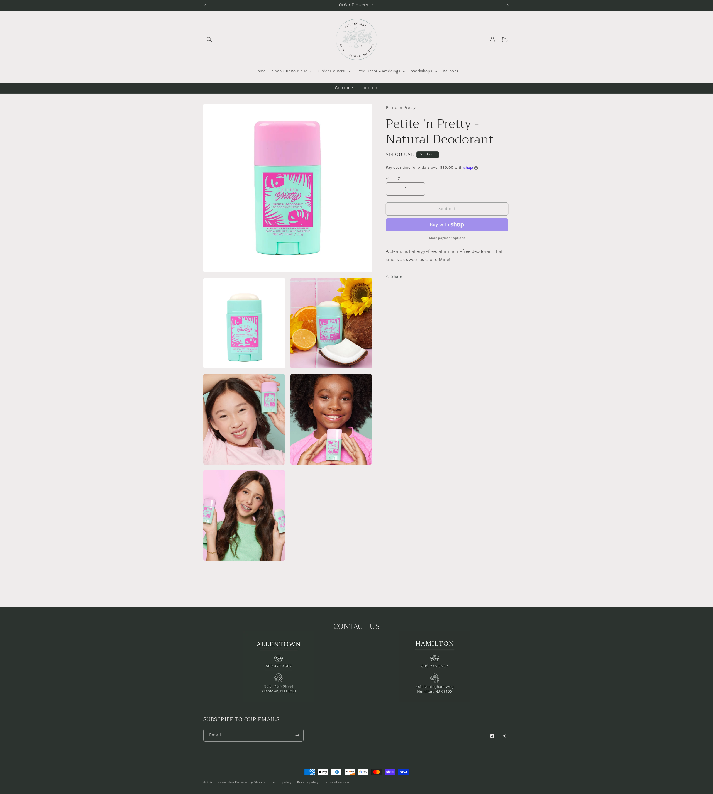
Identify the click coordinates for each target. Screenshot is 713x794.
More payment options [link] (447, 238)
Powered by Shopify (250, 782)
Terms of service (336, 782)
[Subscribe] (297, 735)
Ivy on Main (225, 782)
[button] (209, 39)
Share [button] (396, 276)
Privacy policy (308, 782)
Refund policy (281, 782)
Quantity (393, 178)
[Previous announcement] (205, 5)
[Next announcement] (508, 5)
